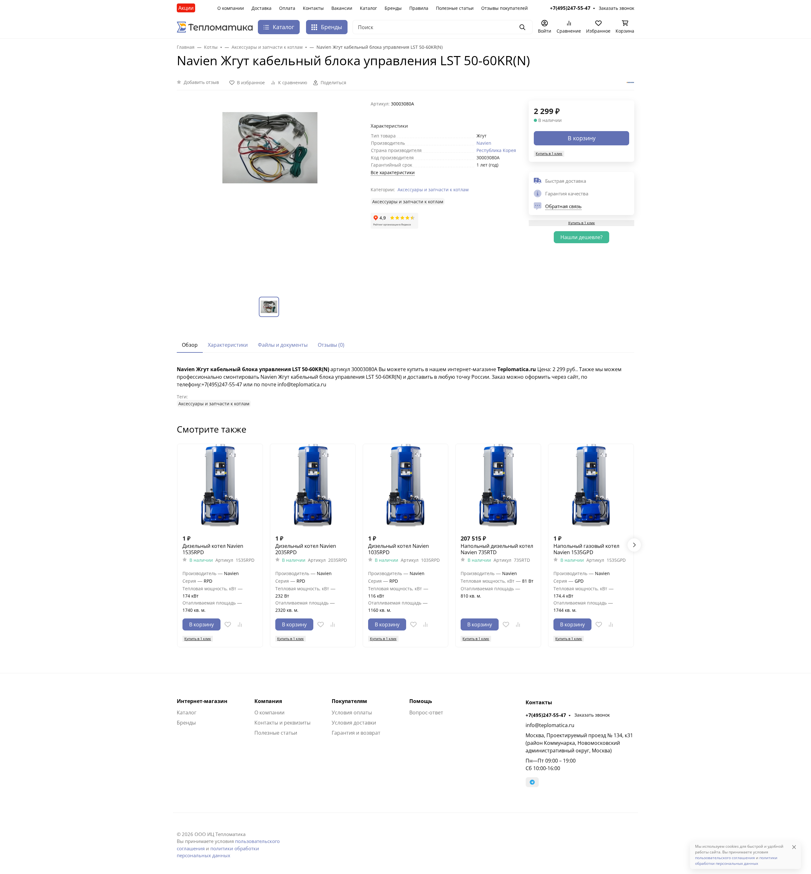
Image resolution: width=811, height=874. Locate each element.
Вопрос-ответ (426, 712)
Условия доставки (354, 722)
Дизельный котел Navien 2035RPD (305, 549)
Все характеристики (393, 172)
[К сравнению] (240, 624)
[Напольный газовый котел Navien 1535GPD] (591, 486)
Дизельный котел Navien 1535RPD (212, 549)
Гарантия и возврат (356, 732)
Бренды (393, 8)
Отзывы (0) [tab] (331, 344)
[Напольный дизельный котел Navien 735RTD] (498, 486)
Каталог (368, 8)
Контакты (313, 8)
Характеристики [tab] (228, 344)
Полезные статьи (455, 8)
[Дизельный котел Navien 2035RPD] (312, 486)
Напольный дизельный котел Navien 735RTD (497, 549)
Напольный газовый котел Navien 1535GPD (586, 549)
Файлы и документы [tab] (283, 344)
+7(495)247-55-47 (546, 715)
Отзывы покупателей (504, 8)
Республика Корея (496, 150)
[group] (270, 193)
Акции (186, 7)
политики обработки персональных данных (736, 860)
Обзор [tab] (190, 344)
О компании (230, 8)
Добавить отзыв (201, 82)
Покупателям (349, 701)
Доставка (261, 8)
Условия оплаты (352, 712)
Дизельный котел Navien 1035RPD (398, 549)
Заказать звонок (592, 715)
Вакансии (341, 8)
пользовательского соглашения (725, 857)
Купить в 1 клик (549, 153)
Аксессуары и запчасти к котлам (433, 190)
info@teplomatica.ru (550, 725)
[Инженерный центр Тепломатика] (215, 26)
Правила (418, 8)
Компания (268, 701)
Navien (483, 143)
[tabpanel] (405, 386)
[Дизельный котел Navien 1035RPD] (405, 486)
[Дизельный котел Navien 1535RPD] (220, 486)
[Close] (794, 847)
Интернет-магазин (202, 701)
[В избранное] (228, 624)
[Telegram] (532, 782)
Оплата (287, 8)
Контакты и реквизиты (282, 722)
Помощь (420, 701)
